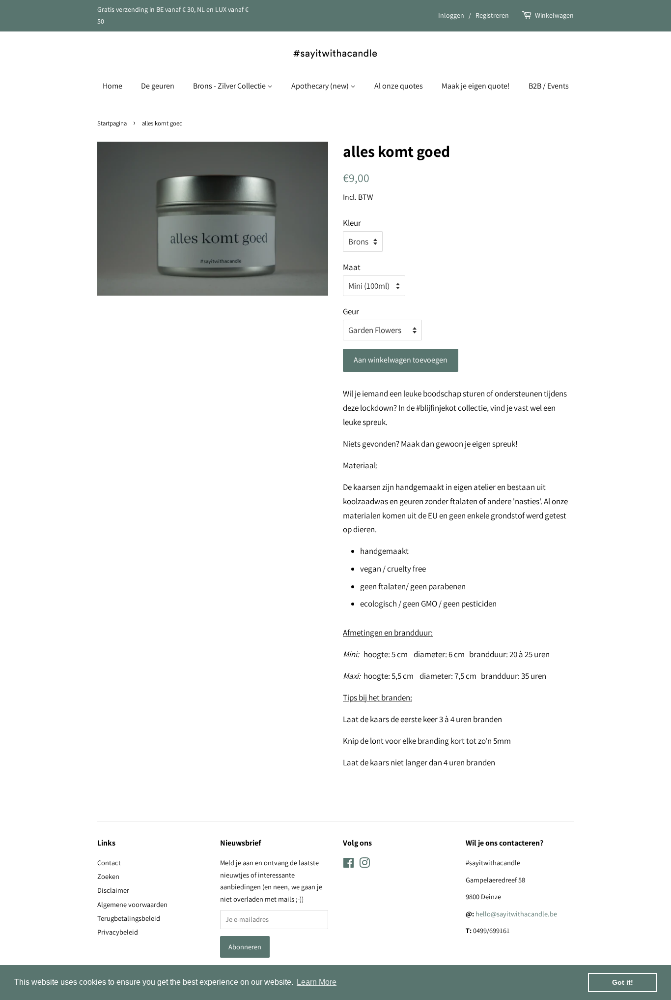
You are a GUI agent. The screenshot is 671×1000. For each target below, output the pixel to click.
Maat (352, 267)
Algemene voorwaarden (132, 904)
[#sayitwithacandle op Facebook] (348, 864)
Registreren (492, 15)
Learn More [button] (316, 982)
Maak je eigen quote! (476, 86)
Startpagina (112, 123)
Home (112, 86)
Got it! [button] (622, 982)
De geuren (157, 86)
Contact (109, 862)
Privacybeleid (117, 932)
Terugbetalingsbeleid (128, 918)
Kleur (352, 222)
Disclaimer (113, 890)
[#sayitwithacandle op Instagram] (364, 864)
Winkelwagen (554, 15)
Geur (351, 311)
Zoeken (108, 876)
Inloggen (451, 15)
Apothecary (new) (320, 86)
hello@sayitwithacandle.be (516, 913)
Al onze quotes (398, 86)
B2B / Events (549, 86)
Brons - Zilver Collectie (230, 86)
